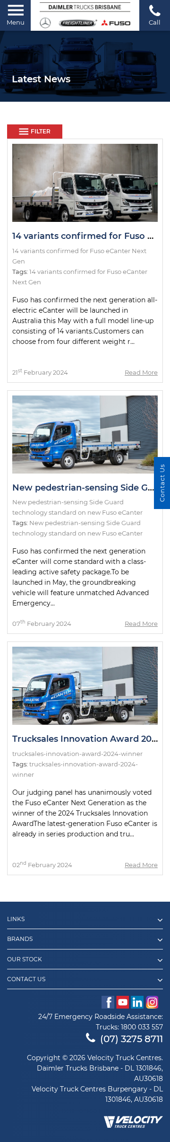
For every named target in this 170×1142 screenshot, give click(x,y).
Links (16, 919)
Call (155, 22)
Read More (141, 372)
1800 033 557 (142, 1027)
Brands (20, 939)
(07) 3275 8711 (131, 1039)
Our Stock (24, 959)
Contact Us (26, 979)
